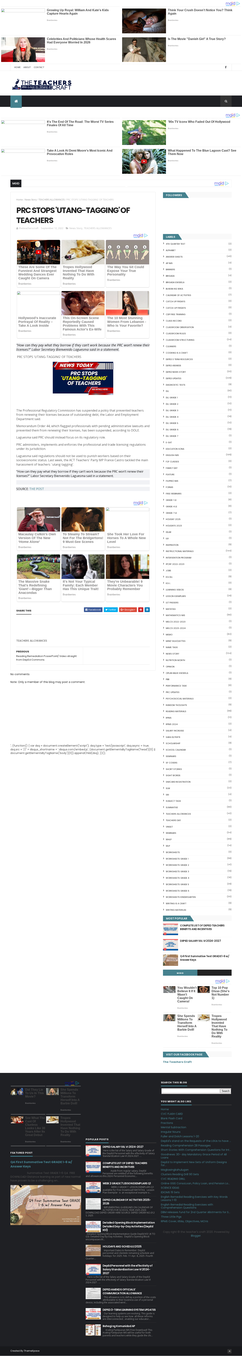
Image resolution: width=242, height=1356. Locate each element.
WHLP (168, 839)
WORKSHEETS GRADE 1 (177, 858)
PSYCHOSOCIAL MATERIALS (180, 698)
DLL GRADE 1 (172, 397)
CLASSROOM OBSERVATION (180, 327)
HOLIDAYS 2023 (174, 525)
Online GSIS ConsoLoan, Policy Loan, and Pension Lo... (195, 1183)
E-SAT (169, 442)
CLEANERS (171, 346)
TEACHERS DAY (173, 820)
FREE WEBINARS (174, 493)
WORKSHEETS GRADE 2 (177, 865)
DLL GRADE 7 (172, 436)
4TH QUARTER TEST (175, 243)
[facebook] (226, 67)
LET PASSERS (172, 602)
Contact (39, 67)
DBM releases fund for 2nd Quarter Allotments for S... (195, 1212)
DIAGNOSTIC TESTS (175, 384)
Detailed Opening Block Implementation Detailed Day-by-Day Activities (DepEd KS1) (129, 1226)
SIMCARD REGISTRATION (178, 781)
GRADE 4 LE (171, 506)
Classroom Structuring (180, 339)
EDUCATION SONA (175, 448)
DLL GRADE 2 (172, 404)
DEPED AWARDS (173, 365)
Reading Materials (176, 711)
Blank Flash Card (171, 1118)
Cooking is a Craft (177, 352)
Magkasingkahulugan (175, 1170)
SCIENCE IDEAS (170, 1188)
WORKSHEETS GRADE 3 (177, 871)
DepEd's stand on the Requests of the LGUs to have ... (196, 1141)
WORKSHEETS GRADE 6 (177, 890)
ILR (167, 538)
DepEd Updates (173, 378)
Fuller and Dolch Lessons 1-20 (180, 1136)
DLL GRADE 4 (172, 416)
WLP (168, 845)
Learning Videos (175, 589)
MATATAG (171, 609)
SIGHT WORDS (173, 775)
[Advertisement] (44, 642)
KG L (168, 583)
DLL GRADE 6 (172, 429)
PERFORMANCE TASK (176, 685)
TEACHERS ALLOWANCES (52, 199)
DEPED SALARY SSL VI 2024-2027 (200, 941)
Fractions (167, 1123)
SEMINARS (171, 756)
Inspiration (172, 544)
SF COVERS (171, 762)
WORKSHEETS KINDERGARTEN (181, 897)
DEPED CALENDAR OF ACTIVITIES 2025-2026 (127, 1202)
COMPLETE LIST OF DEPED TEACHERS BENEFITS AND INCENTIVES (202, 927)
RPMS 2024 (172, 724)
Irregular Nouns (171, 1132)
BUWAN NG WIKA (174, 288)
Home (17, 67)
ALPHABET (170, 250)
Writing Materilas (176, 909)
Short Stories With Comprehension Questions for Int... (196, 1150)
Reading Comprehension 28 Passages (186, 1145)
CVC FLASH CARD (172, 1114)
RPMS (168, 717)
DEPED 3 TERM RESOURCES (179, 359)
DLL (167, 391)
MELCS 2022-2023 (175, 621)
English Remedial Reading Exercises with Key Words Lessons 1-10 (194, 1198)
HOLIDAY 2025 (173, 519)
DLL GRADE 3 (172, 410)
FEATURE (170, 474)
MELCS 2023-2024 (175, 628)
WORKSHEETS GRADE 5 (177, 884)
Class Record (174, 320)
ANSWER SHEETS (174, 256)
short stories (174, 769)
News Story (31, 199)
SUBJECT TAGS (173, 800)
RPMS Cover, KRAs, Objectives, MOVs (184, 1221)
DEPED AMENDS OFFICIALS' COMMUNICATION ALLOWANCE (122, 1291)
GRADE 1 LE (171, 500)
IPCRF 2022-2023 (175, 564)
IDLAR (168, 532)
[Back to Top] (229, 1351)
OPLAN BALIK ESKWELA (177, 673)
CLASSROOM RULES (176, 333)
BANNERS (170, 269)
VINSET (169, 826)
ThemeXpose (31, 1350)
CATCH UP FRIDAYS (175, 301)
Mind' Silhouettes (175, 641)
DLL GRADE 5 (172, 423)
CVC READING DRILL (173, 1179)
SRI (167, 794)
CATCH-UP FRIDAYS (176, 307)
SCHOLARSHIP (173, 743)
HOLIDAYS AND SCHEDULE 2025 (122, 1246)
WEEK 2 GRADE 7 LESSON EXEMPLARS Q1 (127, 1183)
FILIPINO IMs (172, 480)
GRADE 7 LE (171, 512)
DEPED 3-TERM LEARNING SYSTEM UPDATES (129, 1310)
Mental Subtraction (173, 1127)
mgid (180, 973)
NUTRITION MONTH (175, 660)
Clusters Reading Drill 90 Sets (180, 1174)
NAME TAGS (172, 647)
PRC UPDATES (172, 692)
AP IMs (169, 263)
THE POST (36, 489)
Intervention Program (178, 557)
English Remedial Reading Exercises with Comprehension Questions (187, 1206)
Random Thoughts (176, 705)
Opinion (170, 666)
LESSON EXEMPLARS (176, 596)
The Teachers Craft (177, 1062)
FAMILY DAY (172, 468)
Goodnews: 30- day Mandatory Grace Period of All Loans (194, 1155)
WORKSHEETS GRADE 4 (177, 877)
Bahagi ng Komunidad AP (119, 1326)
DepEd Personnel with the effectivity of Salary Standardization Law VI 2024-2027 (127, 1269)
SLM (168, 788)
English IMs (172, 455)
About (27, 67)
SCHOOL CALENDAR (176, 749)
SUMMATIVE (172, 807)
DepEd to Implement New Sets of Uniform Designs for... (194, 1163)
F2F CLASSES (172, 461)
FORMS (169, 487)
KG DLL (169, 577)
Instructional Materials (180, 551)
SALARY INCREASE (175, 730)
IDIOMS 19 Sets (170, 1192)
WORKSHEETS (173, 852)
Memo (169, 634)
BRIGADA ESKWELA (175, 282)
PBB (167, 679)
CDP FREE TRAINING (175, 314)
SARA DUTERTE (173, 737)
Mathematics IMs (175, 615)
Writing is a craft (176, 903)
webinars (171, 833)
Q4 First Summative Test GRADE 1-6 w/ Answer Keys (204, 958)
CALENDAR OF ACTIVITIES (178, 295)
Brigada (170, 275)
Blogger (196, 1236)
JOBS (168, 570)
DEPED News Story (176, 371)
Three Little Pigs (171, 1217)
